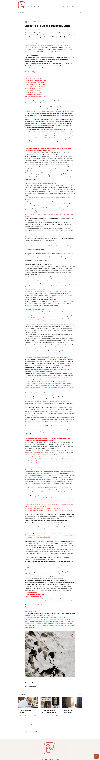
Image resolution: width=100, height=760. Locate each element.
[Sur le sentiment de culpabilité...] (72, 702)
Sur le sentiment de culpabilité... (70, 711)
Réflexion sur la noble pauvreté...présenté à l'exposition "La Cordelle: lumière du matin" (49, 711)
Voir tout (80, 694)
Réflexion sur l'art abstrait (25, 711)
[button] (80, 12)
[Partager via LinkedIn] (32, 682)
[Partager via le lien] (35, 682)
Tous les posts (21, 12)
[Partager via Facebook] (25, 682)
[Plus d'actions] (74, 21)
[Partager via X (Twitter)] (28, 682)
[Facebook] (86, 7)
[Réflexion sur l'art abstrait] (28, 702)
